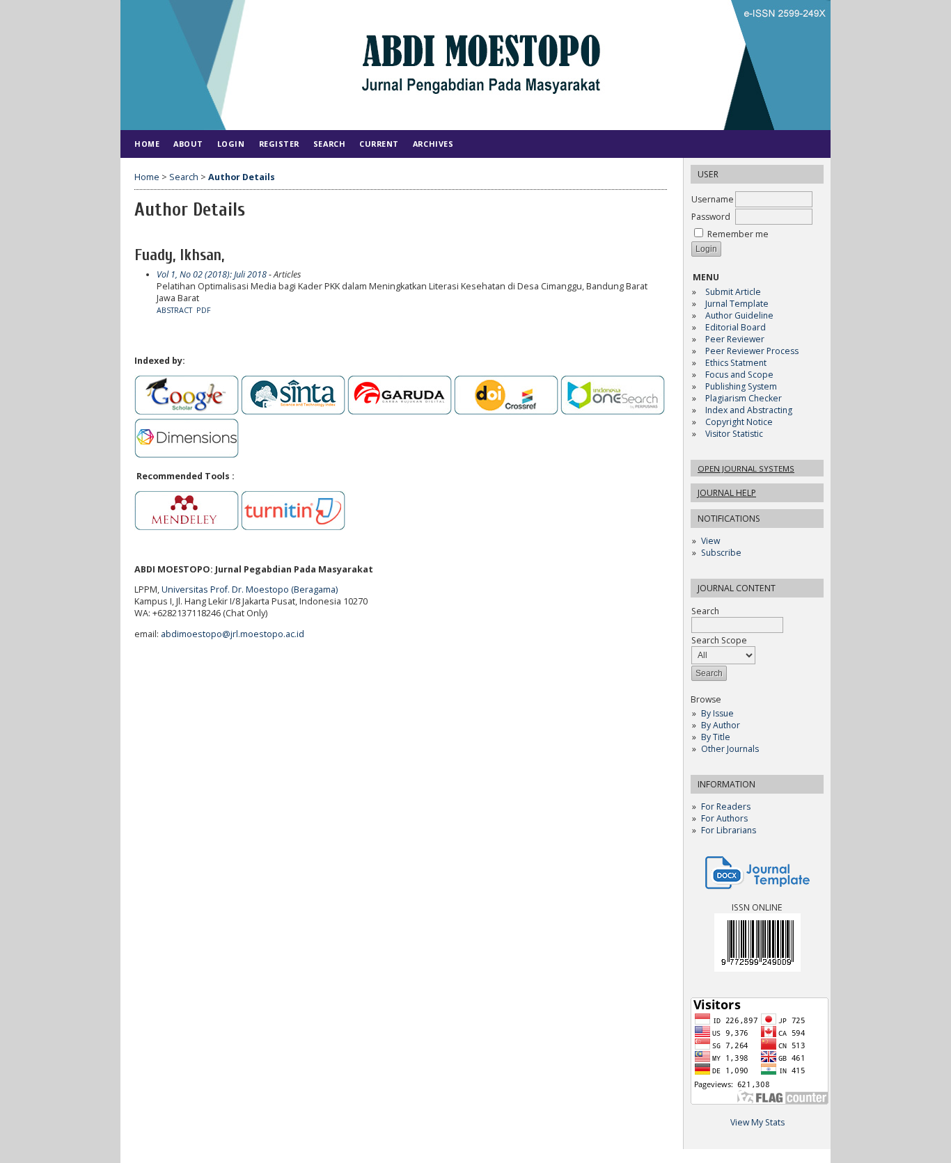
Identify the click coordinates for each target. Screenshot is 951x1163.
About (188, 143)
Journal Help (727, 493)
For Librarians (728, 830)
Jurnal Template (737, 304)
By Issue (717, 713)
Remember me (738, 234)
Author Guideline (739, 315)
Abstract (174, 310)
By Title (715, 737)
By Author (720, 725)
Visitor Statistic (734, 434)
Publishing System (741, 386)
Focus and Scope (739, 374)
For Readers (725, 806)
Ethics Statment (736, 363)
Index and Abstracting (748, 410)
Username (712, 199)
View (710, 541)
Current (379, 143)
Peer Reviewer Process (753, 351)
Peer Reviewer (734, 339)
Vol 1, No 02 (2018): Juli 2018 (212, 274)
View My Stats (757, 1122)
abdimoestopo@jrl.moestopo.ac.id (232, 634)
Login (231, 143)
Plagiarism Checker (743, 398)
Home (146, 143)
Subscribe (721, 553)
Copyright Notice (739, 422)
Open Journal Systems (746, 468)
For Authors (724, 818)
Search (329, 143)
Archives (433, 143)
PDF (203, 310)
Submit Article (733, 292)
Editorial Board (735, 327)
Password (710, 217)
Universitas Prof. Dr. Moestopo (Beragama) (250, 589)
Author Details (241, 177)
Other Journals (730, 749)
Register (279, 143)
